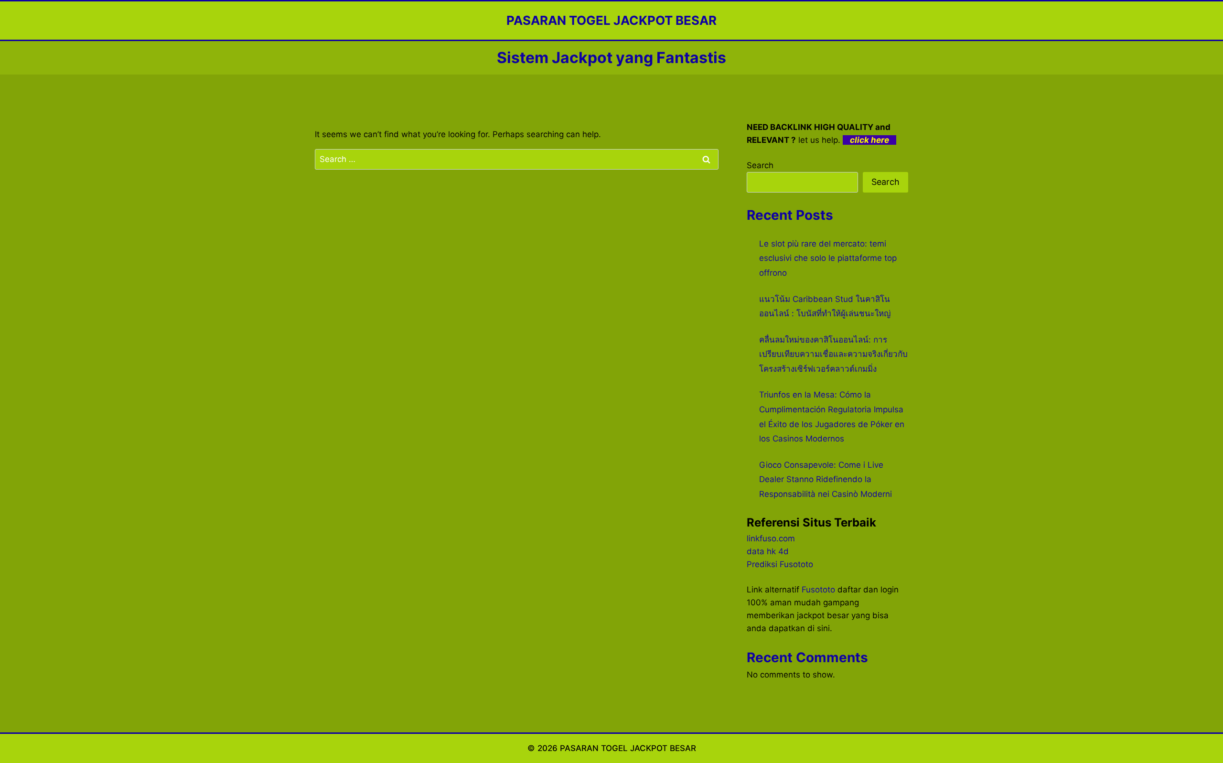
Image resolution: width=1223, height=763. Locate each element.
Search (760, 165)
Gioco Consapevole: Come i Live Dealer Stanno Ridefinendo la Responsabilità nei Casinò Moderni (825, 479)
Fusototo (818, 589)
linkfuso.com (771, 538)
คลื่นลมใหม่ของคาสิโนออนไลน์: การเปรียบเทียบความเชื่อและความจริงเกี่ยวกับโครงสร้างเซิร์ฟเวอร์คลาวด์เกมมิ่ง (833, 354)
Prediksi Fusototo (780, 564)
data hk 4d (768, 551)
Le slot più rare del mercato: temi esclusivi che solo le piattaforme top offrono (828, 258)
